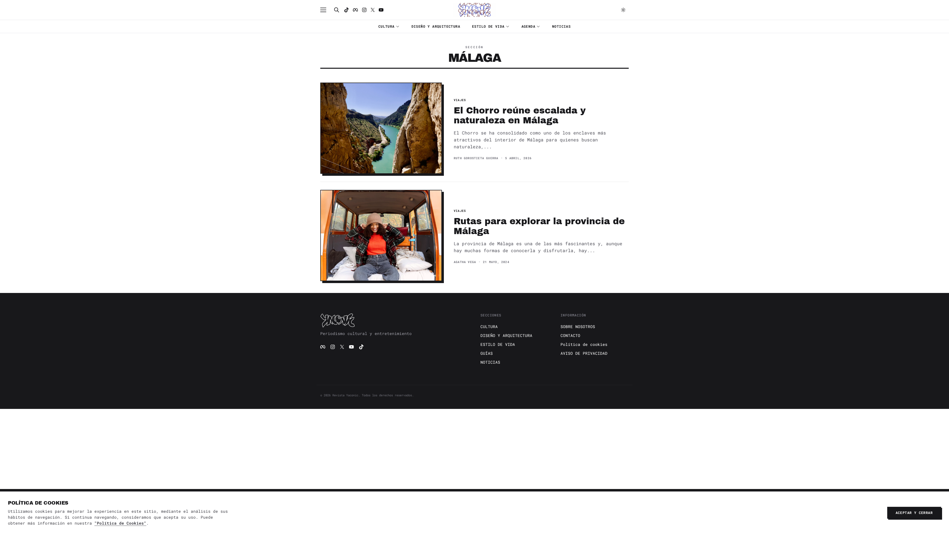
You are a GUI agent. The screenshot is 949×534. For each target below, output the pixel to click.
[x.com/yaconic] (373, 10)
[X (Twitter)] (342, 347)
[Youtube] (381, 9)
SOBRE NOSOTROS (578, 326)
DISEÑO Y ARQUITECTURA (435, 26)
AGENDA (528, 26)
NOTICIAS (561, 26)
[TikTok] (346, 9)
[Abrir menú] (325, 9)
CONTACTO (570, 335)
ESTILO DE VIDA (488, 26)
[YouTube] (351, 346)
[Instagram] (364, 9)
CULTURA (386, 26)
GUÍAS (486, 353)
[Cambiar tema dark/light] (623, 9)
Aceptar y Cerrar (914, 512)
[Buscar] (336, 9)
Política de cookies (584, 344)
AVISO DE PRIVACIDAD (584, 353)
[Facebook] (355, 9)
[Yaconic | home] (394, 320)
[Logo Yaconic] (474, 10)
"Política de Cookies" (120, 523)
